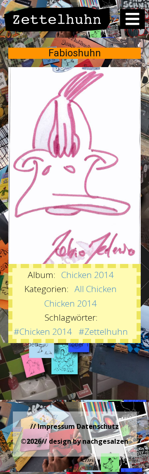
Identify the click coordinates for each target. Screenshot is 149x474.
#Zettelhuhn (103, 331)
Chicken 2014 (87, 275)
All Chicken (95, 289)
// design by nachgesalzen (84, 441)
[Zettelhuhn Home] (57, 19)
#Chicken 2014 (43, 331)
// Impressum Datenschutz (74, 426)
